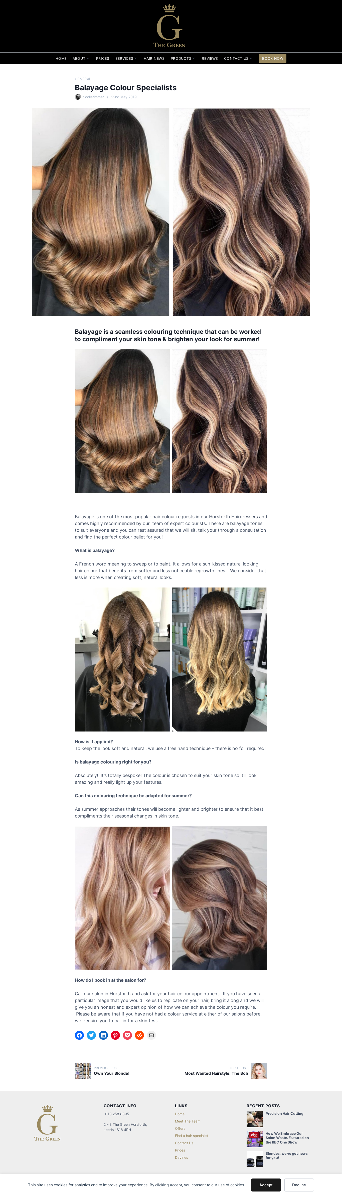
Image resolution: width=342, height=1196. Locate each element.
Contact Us (236, 58)
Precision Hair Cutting (284, 1113)
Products (181, 58)
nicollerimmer (93, 97)
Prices (102, 58)
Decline (299, 1184)
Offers (180, 1128)
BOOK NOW (272, 58)
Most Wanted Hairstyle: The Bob (216, 1073)
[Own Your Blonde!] (83, 1071)
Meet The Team (188, 1121)
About (79, 58)
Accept (266, 1184)
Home (61, 58)
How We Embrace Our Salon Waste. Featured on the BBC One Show (287, 1137)
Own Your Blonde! (111, 1073)
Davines (181, 1157)
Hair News (154, 58)
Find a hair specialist (191, 1136)
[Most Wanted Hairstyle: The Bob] (259, 1071)
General (83, 79)
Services (124, 58)
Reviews (210, 58)
